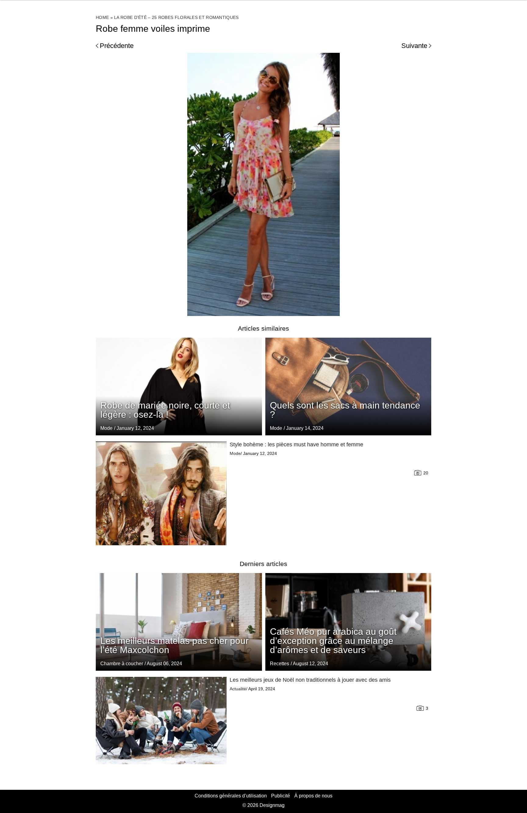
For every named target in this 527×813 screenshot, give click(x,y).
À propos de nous (313, 795)
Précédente (117, 45)
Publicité (280, 795)
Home (102, 17)
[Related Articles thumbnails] (161, 493)
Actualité (238, 688)
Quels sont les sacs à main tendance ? (345, 409)
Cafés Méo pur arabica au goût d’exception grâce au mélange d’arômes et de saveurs (333, 640)
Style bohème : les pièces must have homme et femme (296, 444)
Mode (276, 428)
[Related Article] (348, 386)
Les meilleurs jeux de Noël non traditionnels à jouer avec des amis (310, 680)
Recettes (279, 663)
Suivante (414, 45)
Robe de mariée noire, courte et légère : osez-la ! (165, 409)
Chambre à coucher (121, 663)
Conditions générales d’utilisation (231, 795)
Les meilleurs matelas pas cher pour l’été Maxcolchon (174, 645)
